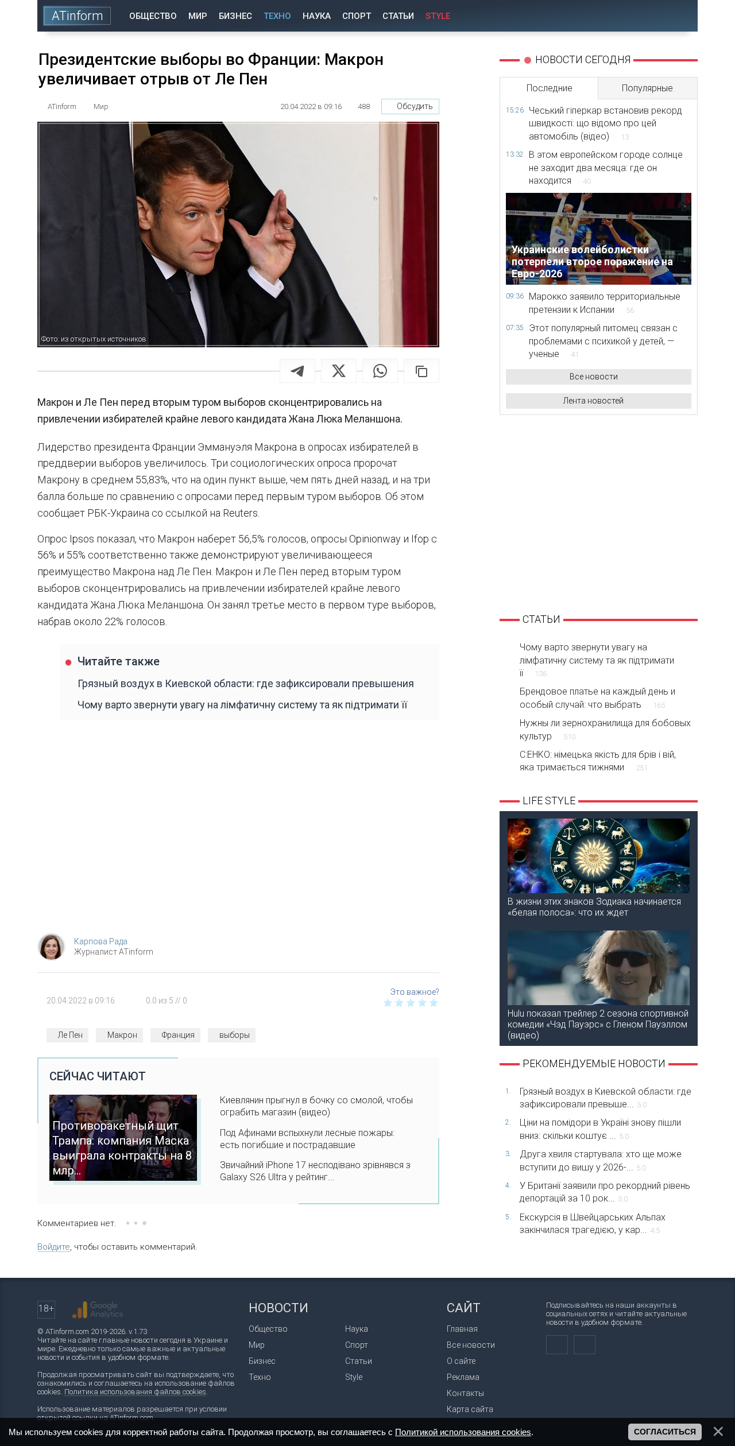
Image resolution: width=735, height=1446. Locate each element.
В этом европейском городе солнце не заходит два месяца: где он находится (606, 167)
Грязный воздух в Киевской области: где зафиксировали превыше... (605, 1098)
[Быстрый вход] (648, 16)
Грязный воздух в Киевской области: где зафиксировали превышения (246, 683)
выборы (234, 1035)
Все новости (594, 376)
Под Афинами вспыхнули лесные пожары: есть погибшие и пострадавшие (307, 1138)
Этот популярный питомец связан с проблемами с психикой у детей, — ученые (603, 341)
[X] (339, 371)
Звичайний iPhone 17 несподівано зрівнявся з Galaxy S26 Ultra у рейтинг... (315, 1171)
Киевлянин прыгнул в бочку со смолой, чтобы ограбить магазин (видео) (316, 1106)
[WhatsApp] (380, 371)
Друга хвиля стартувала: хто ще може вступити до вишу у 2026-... (601, 1160)
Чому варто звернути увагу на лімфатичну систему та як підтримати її (242, 705)
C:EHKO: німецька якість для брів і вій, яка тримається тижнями (598, 761)
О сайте (461, 1361)
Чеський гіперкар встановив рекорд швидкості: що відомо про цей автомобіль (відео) (605, 123)
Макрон (122, 1035)
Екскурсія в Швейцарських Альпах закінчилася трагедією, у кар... (593, 1223)
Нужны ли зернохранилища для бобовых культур (605, 729)
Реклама (463, 1377)
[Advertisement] (238, 832)
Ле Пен (70, 1035)
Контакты (465, 1393)
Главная (462, 1328)
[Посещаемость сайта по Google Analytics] (97, 1310)
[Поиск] (681, 16)
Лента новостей (593, 400)
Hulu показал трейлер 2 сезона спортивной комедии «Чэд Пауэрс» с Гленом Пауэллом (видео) (598, 1024)
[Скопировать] (421, 371)
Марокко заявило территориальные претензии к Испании (604, 303)
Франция (178, 1035)
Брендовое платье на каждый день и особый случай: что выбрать (597, 698)
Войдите (53, 1247)
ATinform (77, 16)
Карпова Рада (100, 941)
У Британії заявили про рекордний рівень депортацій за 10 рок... (605, 1192)
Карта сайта (470, 1409)
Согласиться (665, 1431)
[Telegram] (297, 371)
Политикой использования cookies (463, 1432)
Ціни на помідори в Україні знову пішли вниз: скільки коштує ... (600, 1129)
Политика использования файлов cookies (135, 1391)
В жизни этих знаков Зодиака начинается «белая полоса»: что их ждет (594, 907)
